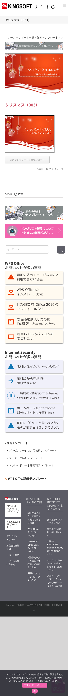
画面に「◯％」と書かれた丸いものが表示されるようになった (54, 581)
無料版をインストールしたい (54, 521)
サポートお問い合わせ (12, 563)
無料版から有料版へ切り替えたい (54, 532)
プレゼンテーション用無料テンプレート (32, 450)
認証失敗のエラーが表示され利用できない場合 (34, 518)
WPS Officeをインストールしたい (34, 532)
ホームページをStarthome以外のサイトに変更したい (54, 565)
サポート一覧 (26, 37)
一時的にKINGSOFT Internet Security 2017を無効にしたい (55, 547)
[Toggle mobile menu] (64, 5)
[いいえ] (64, 683)
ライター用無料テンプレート (26, 458)
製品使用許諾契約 (12, 547)
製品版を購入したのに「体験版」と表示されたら (34, 562)
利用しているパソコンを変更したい (34, 576)
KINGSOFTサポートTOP (13, 524)
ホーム (12, 37)
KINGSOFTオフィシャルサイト (12, 509)
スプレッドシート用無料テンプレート (31, 465)
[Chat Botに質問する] (34, 231)
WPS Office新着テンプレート (27, 478)
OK (34, 691)
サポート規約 (12, 555)
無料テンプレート (47, 37)
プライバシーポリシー (12, 538)
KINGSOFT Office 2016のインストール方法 (34, 546)
